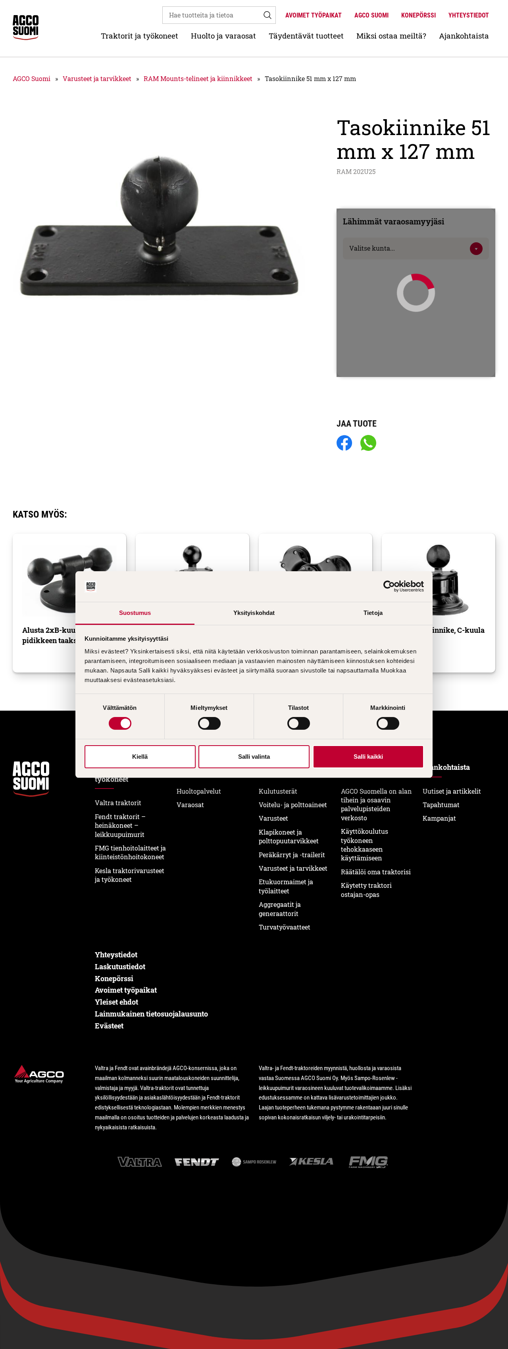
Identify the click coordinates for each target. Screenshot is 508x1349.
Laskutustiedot (120, 966)
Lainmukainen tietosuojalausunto (151, 1014)
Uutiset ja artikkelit (452, 791)
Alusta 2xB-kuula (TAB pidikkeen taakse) (61, 635)
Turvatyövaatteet (284, 927)
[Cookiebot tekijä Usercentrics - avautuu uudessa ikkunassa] (389, 587)
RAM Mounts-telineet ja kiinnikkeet (198, 78)
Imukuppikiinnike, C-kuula (438, 630)
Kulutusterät (278, 791)
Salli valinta (254, 756)
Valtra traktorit (118, 802)
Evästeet (109, 1025)
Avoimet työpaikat (313, 15)
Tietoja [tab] (373, 612)
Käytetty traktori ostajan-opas (366, 889)
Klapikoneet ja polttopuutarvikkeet (289, 836)
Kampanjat (439, 818)
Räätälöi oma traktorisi (376, 872)
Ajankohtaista (464, 36)
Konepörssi (418, 15)
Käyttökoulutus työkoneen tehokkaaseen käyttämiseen (364, 844)
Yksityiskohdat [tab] (254, 612)
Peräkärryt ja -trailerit (292, 854)
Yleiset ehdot (116, 1002)
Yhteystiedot (468, 15)
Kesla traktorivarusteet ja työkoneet (129, 874)
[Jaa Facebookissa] (344, 443)
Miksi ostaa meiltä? (391, 36)
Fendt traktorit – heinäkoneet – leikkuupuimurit (120, 825)
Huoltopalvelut (199, 791)
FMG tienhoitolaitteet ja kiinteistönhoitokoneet (130, 852)
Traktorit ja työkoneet (139, 36)
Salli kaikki (368, 756)
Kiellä (140, 756)
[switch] (209, 723)
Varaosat (190, 804)
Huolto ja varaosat (223, 36)
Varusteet (273, 818)
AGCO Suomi (371, 15)
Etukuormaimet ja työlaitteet (286, 886)
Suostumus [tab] (135, 612)
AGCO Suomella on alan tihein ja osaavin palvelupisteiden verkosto (376, 804)
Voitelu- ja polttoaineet (293, 804)
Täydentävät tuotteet (306, 36)
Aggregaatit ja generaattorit (280, 908)
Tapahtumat (441, 804)
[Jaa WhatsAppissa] (368, 443)
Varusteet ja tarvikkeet (97, 78)
